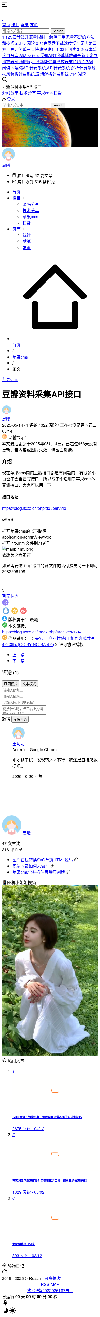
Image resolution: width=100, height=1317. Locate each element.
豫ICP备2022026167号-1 (50, 1290)
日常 (58, 93)
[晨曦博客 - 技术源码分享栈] (50, 14)
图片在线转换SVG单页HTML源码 (42, 860)
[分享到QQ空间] (15, 613)
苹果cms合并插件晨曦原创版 (38, 872)
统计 (15, 25)
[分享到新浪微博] (23, 613)
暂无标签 (10, 596)
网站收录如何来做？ (30, 866)
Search (58, 31)
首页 (6, 25)
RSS (45, 1284)
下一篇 (18, 661)
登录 (11, 99)
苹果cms (45, 93)
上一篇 (18, 655)
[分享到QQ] (6, 613)
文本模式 (29, 684)
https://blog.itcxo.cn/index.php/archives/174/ (41, 632)
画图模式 (10, 684)
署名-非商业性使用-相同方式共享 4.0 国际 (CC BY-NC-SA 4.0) (48, 641)
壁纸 (25, 25)
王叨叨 (18, 744)
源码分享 (10, 93)
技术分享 (27, 93)
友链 (34, 25)
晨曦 (6, 165)
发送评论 (20, 720)
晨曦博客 (52, 1278)
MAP (55, 1284)
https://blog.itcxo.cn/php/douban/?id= (35, 508)
